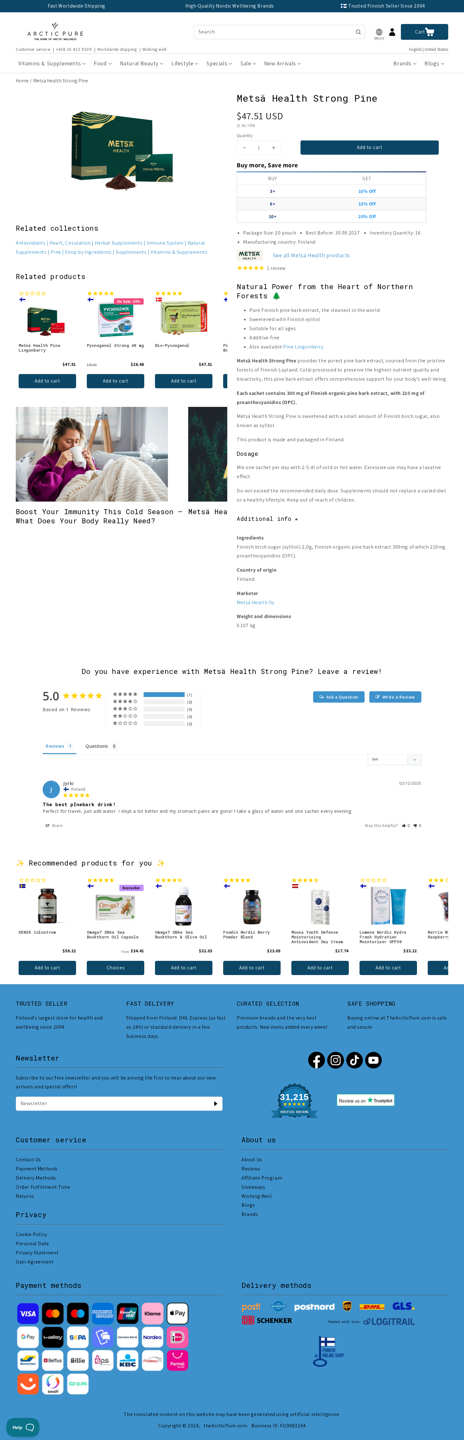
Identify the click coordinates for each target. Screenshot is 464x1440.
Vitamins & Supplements (179, 252)
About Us (251, 1159)
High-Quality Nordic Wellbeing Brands (229, 6)
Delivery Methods (36, 1178)
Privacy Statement (37, 1252)
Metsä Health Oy (256, 602)
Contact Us (28, 1159)
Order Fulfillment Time (43, 1187)
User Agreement (34, 1262)
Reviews (250, 1168)
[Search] (358, 32)
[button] (379, 32)
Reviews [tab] (55, 746)
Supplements (131, 252)
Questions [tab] (97, 746)
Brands (249, 1214)
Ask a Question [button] (342, 697)
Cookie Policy (31, 1234)
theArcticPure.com (225, 1425)
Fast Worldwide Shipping (76, 6)
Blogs (248, 1205)
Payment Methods (37, 1168)
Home (22, 80)
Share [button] (57, 825)
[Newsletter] (216, 1103)
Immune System (165, 243)
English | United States (428, 49)
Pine (56, 252)
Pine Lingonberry (303, 346)
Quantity (245, 135)
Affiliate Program (261, 1178)
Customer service (33, 49)
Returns (25, 1196)
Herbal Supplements (118, 243)
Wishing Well (256, 1196)
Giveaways (253, 1187)
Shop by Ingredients (88, 252)
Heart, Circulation (70, 243)
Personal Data (32, 1243)
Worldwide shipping (117, 49)
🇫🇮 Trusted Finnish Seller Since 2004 (383, 6)
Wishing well (154, 49)
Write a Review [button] (399, 697)
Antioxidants (30, 243)
